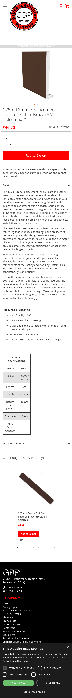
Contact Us (9, 627)
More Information (13, 443)
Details (7, 185)
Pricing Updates (12, 607)
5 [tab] (38, 547)
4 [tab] (33, 547)
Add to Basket (28, 533)
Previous (4, 504)
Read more (22, 661)
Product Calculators (14, 631)
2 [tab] (23, 547)
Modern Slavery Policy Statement (22, 641)
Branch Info (9, 621)
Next (68, 504)
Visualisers (9, 634)
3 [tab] (28, 547)
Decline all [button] (53, 682)
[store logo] (24, 16)
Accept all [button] (18, 682)
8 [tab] (54, 547)
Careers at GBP (11, 624)
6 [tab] (44, 547)
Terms (6, 603)
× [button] (68, 647)
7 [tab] (49, 547)
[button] (34, 104)
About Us (8, 617)
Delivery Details (12, 614)
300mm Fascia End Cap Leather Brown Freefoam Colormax (32, 517)
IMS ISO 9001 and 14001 (17, 610)
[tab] (36, 185)
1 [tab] (17, 547)
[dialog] (36, 670)
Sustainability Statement (17, 638)
